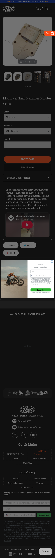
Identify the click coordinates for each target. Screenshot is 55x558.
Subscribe (40, 290)
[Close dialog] (52, 261)
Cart (48, 33)
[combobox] (33, 276)
